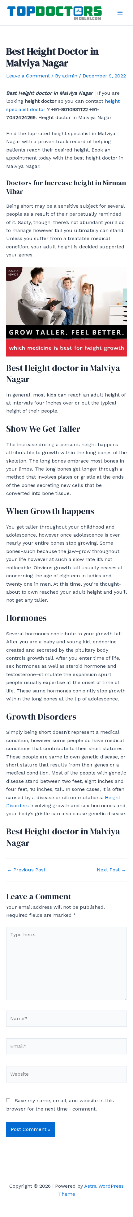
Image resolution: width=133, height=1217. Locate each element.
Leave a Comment (28, 76)
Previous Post (26, 869)
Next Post (111, 869)
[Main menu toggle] (120, 12)
